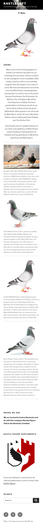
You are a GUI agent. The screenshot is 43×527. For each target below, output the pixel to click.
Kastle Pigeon (9, 483)
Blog (5, 521)
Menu (23, 13)
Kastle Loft (15, 3)
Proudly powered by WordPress (21, 521)
